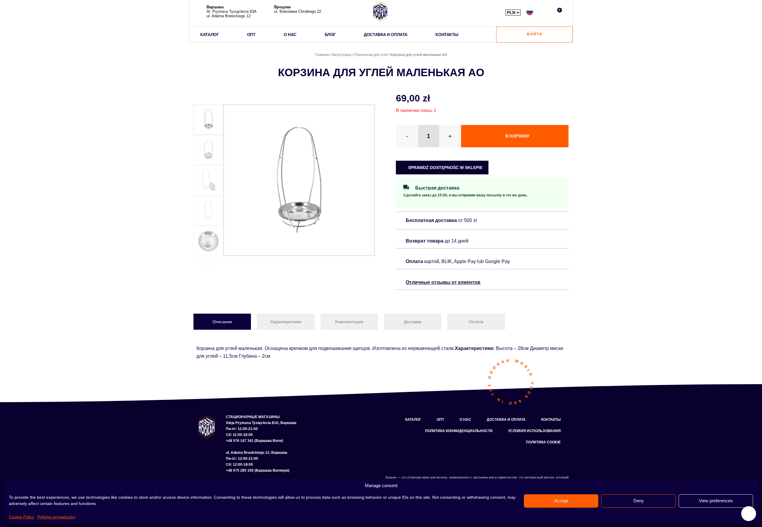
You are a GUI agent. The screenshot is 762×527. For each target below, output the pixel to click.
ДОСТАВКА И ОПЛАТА (385, 34)
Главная (322, 55)
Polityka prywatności (56, 517)
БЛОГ (330, 34)
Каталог (413, 419)
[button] (544, 12)
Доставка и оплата (506, 419)
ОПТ (251, 34)
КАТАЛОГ (209, 34)
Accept (561, 500)
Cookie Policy (21, 517)
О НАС (290, 34)
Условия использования (534, 431)
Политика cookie (543, 442)
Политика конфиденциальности (459, 431)
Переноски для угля (371, 55)
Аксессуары (342, 55)
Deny (638, 500)
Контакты (551, 419)
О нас (465, 419)
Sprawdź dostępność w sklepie (445, 167)
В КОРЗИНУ (517, 136)
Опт (440, 419)
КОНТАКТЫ (446, 34)
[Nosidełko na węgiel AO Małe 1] (299, 180)
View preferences (716, 500)
